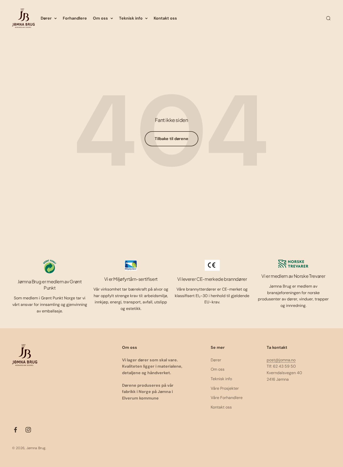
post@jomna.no (281, 360)
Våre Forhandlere (227, 397)
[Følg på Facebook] (15, 429)
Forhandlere (75, 18)
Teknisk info (131, 18)
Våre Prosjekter (225, 388)
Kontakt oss (165, 18)
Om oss (100, 18)
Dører (46, 18)
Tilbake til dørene (171, 138)
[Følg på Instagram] (28, 429)
